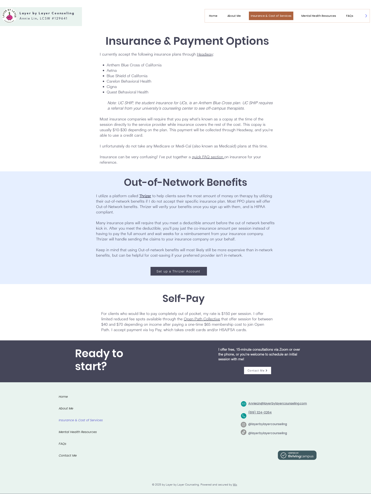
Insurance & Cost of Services (81, 420)
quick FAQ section (208, 156)
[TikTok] (243, 432)
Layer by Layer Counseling (47, 13)
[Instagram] (243, 424)
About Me (66, 408)
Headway (205, 54)
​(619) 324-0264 (260, 412)
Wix (235, 484)
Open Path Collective (202, 318)
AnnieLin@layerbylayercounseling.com (277, 403)
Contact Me (68, 455)
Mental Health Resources (78, 432)
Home (63, 396)
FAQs (62, 444)
